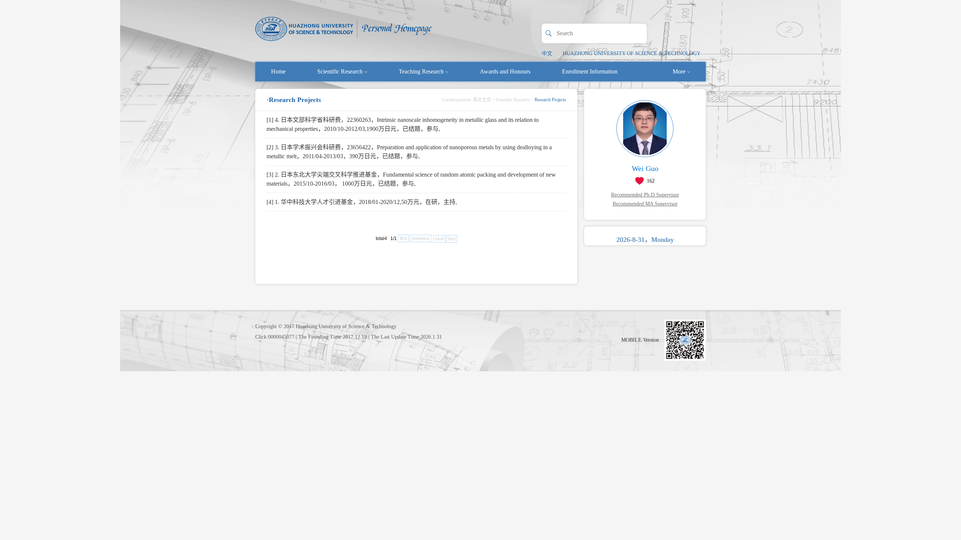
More (679, 71)
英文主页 (482, 99)
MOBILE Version (640, 340)
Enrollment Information (590, 71)
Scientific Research (340, 71)
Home (278, 71)
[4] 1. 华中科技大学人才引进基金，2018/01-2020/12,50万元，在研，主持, (362, 202)
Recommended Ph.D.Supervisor (645, 195)
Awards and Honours (505, 71)
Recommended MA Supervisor (645, 204)
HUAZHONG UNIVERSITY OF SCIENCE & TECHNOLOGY (631, 53)
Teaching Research (421, 71)
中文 (547, 53)
